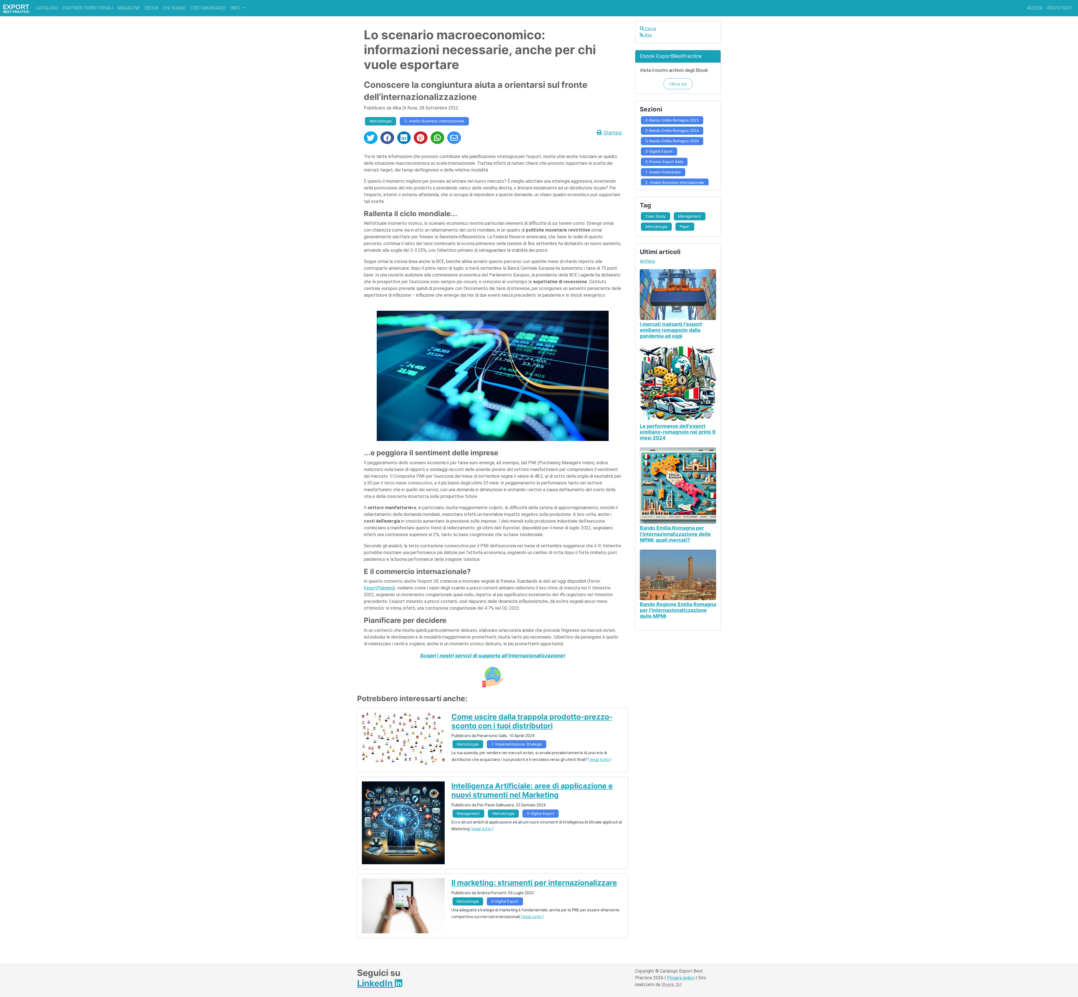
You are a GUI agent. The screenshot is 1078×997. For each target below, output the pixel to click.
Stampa (612, 133)
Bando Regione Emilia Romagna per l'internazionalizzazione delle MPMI (678, 610)
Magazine (129, 8)
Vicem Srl (671, 984)
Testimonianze (208, 8)
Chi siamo (174, 8)
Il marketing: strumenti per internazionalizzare (534, 882)
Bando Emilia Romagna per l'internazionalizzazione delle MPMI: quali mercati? (675, 534)
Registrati (1059, 8)
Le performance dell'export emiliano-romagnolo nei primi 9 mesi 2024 (678, 432)
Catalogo (47, 8)
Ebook (151, 8)
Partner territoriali (88, 8)
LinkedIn (376, 983)
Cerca (650, 28)
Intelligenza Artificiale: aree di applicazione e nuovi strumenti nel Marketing (532, 790)
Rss (647, 35)
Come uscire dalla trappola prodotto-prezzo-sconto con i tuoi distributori (532, 721)
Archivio (647, 261)
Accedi (1035, 8)
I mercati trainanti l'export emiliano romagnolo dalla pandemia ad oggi (671, 330)
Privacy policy (681, 977)
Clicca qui (678, 83)
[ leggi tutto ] (599, 759)
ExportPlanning (379, 588)
